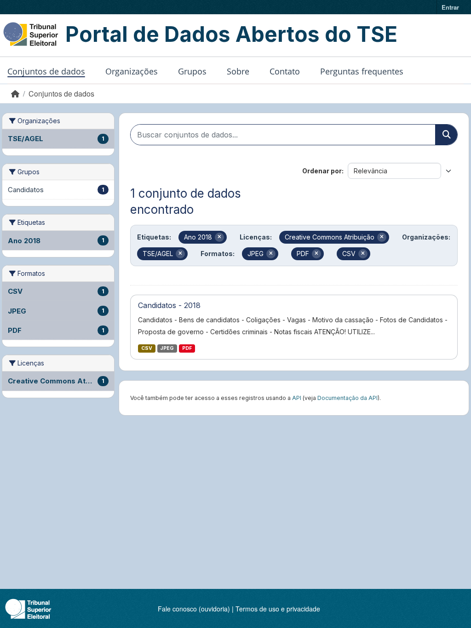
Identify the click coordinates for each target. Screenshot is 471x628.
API (296, 397)
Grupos (192, 71)
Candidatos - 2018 (169, 305)
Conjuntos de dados (46, 71)
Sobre (238, 71)
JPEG (167, 348)
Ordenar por (322, 171)
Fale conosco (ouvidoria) (194, 608)
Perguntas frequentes (361, 71)
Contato (285, 71)
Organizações (131, 71)
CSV (146, 348)
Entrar (450, 7)
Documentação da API (347, 397)
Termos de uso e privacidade (278, 608)
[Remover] (219, 237)
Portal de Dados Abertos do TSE (231, 34)
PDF (187, 348)
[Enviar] (446, 135)
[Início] (15, 93)
